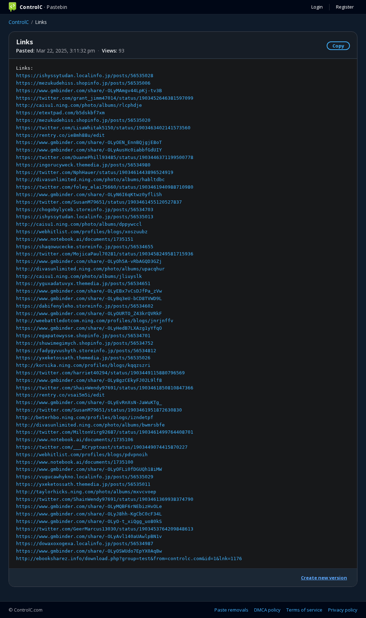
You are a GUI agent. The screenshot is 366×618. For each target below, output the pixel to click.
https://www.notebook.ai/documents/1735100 (74, 462)
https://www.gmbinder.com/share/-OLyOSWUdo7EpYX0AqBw (89, 551)
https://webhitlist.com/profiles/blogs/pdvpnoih (82, 454)
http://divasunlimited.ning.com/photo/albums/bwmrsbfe (90, 425)
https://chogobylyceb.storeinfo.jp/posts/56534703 (84, 209)
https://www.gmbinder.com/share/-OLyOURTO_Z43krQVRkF (89, 313)
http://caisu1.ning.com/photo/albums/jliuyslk (79, 276)
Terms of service (304, 610)
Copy (338, 46)
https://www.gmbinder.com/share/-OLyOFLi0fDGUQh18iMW (89, 469)
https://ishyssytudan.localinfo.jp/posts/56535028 (84, 75)
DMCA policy (267, 610)
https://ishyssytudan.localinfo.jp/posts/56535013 (84, 216)
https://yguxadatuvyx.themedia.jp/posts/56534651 (83, 283)
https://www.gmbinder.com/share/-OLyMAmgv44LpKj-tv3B (89, 90)
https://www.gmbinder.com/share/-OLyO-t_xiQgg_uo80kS (89, 521)
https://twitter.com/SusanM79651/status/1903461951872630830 (99, 410)
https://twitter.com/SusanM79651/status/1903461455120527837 (99, 202)
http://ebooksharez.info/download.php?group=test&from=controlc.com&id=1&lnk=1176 (129, 558)
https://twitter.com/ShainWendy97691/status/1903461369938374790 (104, 499)
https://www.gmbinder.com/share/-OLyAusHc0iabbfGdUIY (89, 150)
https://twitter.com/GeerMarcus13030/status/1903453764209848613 (104, 529)
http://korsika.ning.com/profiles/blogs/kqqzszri (83, 365)
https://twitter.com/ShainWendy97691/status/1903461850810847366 (104, 387)
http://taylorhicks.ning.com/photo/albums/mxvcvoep (86, 491)
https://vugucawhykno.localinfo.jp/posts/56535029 (84, 476)
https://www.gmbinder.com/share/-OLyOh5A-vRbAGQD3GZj (89, 261)
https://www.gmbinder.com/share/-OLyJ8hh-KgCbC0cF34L (89, 514)
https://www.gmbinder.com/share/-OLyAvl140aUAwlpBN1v (89, 536)
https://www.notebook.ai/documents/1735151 (74, 239)
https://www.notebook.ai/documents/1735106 (74, 439)
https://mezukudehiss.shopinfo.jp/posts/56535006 (83, 83)
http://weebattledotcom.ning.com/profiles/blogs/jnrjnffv (94, 320)
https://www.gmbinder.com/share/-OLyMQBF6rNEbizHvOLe (89, 506)
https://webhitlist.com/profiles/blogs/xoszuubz (82, 231)
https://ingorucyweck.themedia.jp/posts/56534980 (83, 165)
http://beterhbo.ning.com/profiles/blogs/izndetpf (84, 417)
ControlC (19, 22)
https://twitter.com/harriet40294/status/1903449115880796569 (100, 372)
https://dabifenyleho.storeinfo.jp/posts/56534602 (84, 306)
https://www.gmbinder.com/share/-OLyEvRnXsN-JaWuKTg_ (89, 402)
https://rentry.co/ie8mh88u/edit (60, 135)
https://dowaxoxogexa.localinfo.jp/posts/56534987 (84, 543)
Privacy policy (342, 610)
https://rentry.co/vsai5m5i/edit (60, 395)
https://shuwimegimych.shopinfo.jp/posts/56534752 (84, 343)
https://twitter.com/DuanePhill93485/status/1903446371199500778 (104, 157)
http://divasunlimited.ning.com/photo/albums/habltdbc (90, 179)
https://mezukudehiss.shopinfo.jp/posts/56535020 (83, 120)
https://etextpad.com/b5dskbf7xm (60, 112)
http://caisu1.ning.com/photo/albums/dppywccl (79, 224)
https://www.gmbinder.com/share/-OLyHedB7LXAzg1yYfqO (89, 328)
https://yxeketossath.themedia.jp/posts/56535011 (83, 484)
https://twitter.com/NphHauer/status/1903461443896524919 (94, 172)
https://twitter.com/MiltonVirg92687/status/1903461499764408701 (104, 432)
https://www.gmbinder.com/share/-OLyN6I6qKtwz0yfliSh (89, 194)
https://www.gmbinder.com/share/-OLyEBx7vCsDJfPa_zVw (89, 291)
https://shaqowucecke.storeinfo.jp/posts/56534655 (84, 246)
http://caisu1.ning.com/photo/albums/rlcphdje (79, 105)
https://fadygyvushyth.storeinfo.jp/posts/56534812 (86, 350)
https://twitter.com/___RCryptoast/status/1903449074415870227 (102, 447)
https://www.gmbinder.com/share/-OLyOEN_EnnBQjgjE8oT (89, 142)
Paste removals (231, 610)
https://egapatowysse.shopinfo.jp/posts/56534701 (83, 335)
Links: (129, 313)
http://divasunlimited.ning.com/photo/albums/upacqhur (90, 268)
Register (345, 7)
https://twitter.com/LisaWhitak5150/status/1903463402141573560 (103, 127)
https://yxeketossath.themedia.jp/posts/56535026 (83, 357)
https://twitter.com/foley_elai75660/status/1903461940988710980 (104, 187)
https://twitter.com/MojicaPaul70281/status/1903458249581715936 (104, 253)
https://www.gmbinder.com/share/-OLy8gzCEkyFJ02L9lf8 (89, 380)
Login (317, 7)
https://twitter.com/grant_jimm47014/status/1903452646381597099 (104, 98)
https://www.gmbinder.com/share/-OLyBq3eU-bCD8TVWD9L (89, 298)
